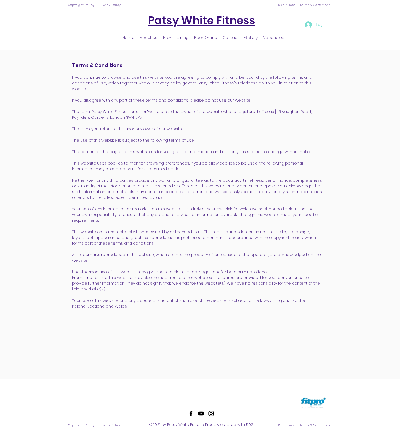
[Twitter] (201, 413)
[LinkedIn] (211, 413)
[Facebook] (191, 413)
